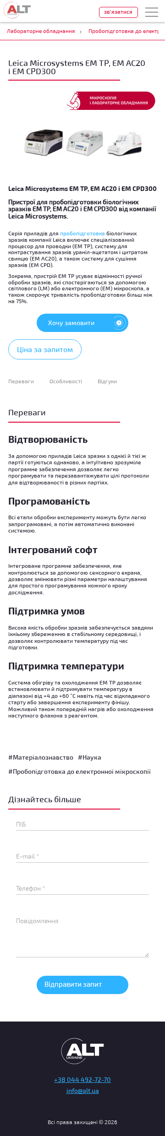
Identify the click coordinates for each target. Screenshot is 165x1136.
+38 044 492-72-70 (82, 1079)
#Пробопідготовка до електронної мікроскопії (79, 771)
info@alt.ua (82, 1090)
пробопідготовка (82, 233)
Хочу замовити (71, 322)
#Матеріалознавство (40, 757)
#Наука (89, 757)
